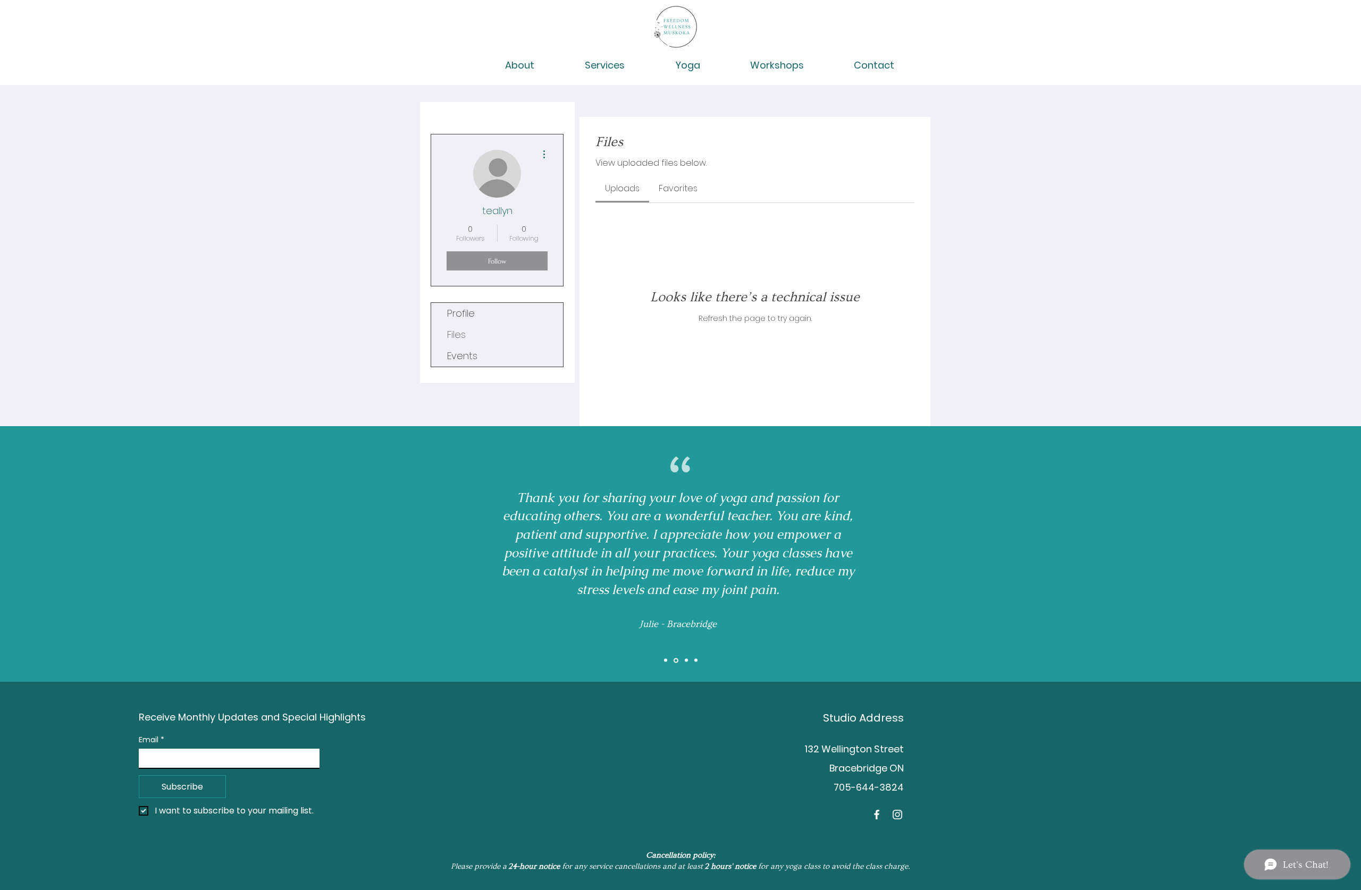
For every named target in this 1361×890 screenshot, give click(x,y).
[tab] (622, 188)
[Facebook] (876, 814)
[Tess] (696, 660)
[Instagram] (897, 814)
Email (151, 739)
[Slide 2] (675, 660)
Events (462, 355)
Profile (461, 313)
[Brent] (685, 660)
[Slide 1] (665, 660)
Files (456, 334)
